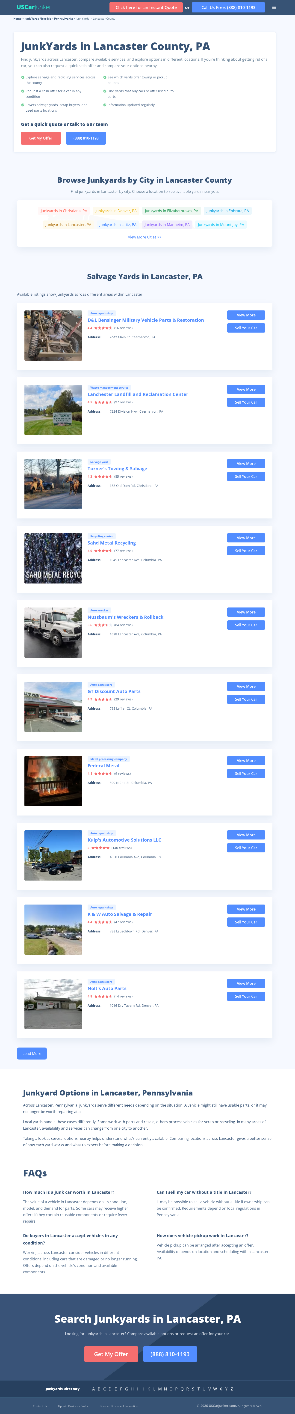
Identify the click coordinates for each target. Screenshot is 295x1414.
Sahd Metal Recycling (112, 543)
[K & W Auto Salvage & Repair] (53, 930)
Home (17, 19)
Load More (32, 1053)
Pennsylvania (63, 19)
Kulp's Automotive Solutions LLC (124, 840)
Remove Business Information (119, 1406)
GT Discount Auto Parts (114, 691)
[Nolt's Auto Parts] (53, 1004)
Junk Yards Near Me (37, 19)
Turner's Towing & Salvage (117, 468)
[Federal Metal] (53, 781)
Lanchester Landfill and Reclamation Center (138, 394)
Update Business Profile (73, 1406)
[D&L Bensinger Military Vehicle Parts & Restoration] (53, 335)
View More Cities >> (145, 237)
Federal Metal (103, 765)
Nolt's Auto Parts (107, 988)
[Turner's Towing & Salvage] (53, 484)
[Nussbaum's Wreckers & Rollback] (53, 632)
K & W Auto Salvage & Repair (120, 914)
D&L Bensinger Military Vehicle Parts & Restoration (146, 320)
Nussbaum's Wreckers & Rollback (125, 617)
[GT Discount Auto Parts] (53, 707)
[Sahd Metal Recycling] (53, 558)
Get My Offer (40, 138)
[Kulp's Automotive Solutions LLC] (53, 855)
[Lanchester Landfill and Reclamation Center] (53, 410)
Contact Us (40, 1406)
